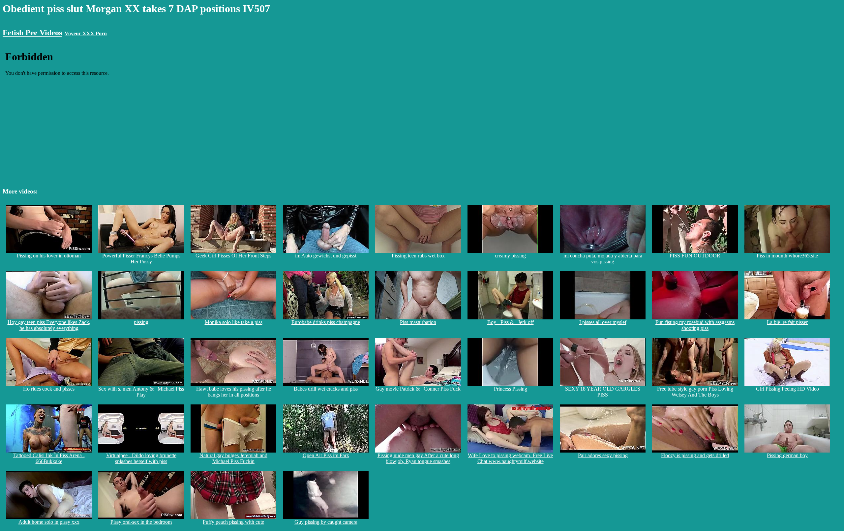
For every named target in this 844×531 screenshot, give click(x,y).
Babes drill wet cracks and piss (326, 389)
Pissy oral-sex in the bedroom (141, 522)
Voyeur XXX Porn (86, 33)
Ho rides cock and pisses (49, 389)
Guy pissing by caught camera (325, 522)
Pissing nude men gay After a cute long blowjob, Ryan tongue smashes (418, 458)
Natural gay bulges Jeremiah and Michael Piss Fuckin (233, 458)
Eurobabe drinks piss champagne (325, 322)
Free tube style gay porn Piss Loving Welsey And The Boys (695, 392)
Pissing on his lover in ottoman (49, 255)
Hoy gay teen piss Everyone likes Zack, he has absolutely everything (49, 325)
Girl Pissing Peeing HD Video (787, 389)
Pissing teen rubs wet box (418, 255)
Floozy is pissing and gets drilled (695, 455)
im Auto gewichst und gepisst (325, 255)
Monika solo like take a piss (233, 322)
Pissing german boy (787, 455)
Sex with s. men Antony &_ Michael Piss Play (141, 392)
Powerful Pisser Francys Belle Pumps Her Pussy (141, 258)
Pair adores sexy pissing (603, 455)
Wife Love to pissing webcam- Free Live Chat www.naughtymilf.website (510, 458)
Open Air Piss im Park (326, 455)
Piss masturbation (418, 322)
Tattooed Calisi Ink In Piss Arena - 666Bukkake (49, 458)
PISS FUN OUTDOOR (695, 255)
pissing (141, 322)
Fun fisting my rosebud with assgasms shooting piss (695, 325)
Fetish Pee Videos (32, 32)
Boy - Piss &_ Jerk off (510, 322)
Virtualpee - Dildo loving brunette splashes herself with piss (141, 458)
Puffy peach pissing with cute (233, 522)
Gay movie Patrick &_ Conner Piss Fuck (418, 389)
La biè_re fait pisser (787, 322)
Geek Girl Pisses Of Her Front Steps (233, 255)
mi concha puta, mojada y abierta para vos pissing (602, 258)
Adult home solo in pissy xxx (48, 522)
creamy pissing (510, 255)
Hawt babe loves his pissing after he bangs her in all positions (233, 392)
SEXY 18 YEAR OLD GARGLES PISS (602, 392)
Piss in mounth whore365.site (787, 255)
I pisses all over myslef (602, 322)
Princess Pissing (510, 389)
